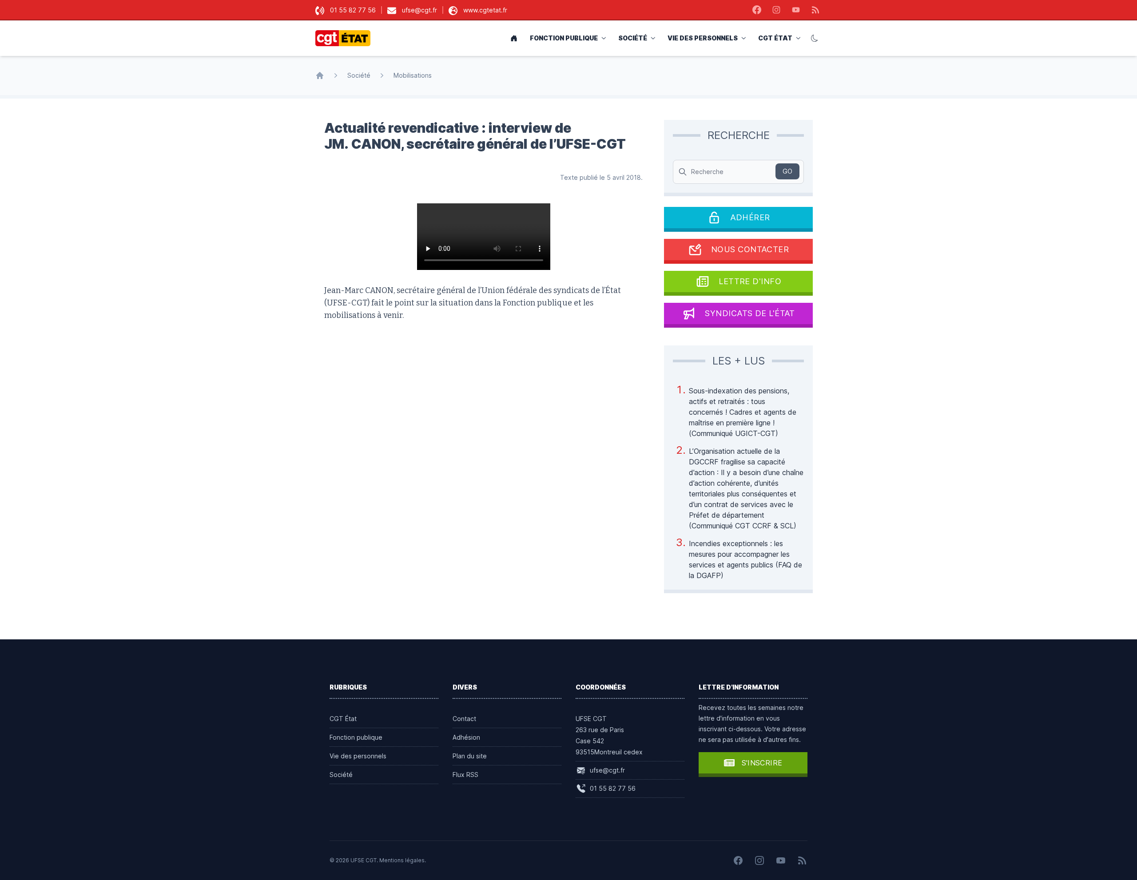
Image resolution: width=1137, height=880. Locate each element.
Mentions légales (402, 860)
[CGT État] (345, 38)
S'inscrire (762, 762)
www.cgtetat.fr (485, 10)
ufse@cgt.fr (419, 10)
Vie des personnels (703, 38)
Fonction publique (564, 38)
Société (632, 38)
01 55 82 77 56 (353, 10)
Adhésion (466, 737)
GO (787, 171)
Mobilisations (413, 75)
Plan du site (470, 756)
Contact (464, 718)
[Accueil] (319, 75)
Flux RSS (465, 774)
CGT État (775, 38)
